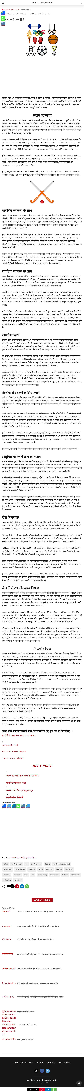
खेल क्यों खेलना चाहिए (36, 864)
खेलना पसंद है (7, 875)
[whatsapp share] (27, 886)
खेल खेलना (47, 864)
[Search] (80, 2)
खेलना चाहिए (49, 869)
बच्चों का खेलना (7, 880)
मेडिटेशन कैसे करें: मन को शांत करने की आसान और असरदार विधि (37, 983)
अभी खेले (6, 864)
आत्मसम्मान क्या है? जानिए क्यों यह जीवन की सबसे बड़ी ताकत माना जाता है (40, 954)
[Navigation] (2, 2)
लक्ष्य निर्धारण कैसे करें (14, 797)
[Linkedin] (13, 807)
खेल (26, 864)
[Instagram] (23, 807)
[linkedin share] (22, 886)
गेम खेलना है (65, 875)
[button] (30, 1089)
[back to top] (79, 1083)
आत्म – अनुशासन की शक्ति (13, 758)
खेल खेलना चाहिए (8, 869)
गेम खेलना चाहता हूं (42, 875)
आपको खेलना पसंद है (17, 864)
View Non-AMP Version (49, 1080)
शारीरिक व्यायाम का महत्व (16, 782)
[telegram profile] (48, 1071)
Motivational (15, 9)
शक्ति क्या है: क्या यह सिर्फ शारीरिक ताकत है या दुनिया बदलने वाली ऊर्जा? (40, 911)
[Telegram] (27, 807)
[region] (42, 76)
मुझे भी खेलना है (18, 880)
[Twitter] (9, 807)
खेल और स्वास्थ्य (45, 14)
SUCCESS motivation (42, 3)
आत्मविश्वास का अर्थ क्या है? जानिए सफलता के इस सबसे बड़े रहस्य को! (39, 968)
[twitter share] (8, 886)
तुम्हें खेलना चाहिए (75, 875)
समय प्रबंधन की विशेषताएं (25, 1039)
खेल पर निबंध (32, 869)
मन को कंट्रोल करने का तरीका (26, 1024)
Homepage (5, 9)
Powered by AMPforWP (42, 1083)
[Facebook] (4, 807)
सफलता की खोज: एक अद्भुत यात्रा (19, 790)
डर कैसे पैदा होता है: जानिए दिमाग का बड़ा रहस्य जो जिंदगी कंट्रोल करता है (40, 997)
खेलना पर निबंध (69, 869)
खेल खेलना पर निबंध (20, 869)
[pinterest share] (17, 886)
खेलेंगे (33, 875)
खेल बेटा (41, 869)
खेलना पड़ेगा (59, 869)
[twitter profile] (36, 1071)
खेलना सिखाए (17, 875)
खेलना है (26, 875)
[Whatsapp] (18, 807)
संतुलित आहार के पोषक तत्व (26, 1011)
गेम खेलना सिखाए (54, 875)
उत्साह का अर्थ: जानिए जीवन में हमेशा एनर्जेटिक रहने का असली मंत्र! (38, 926)
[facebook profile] (42, 1071)
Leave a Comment (42, 900)
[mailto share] (12, 886)
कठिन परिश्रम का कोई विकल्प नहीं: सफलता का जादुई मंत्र (35, 939)
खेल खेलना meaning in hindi (62, 864)
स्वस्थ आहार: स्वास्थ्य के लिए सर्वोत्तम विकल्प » (23, 858)
